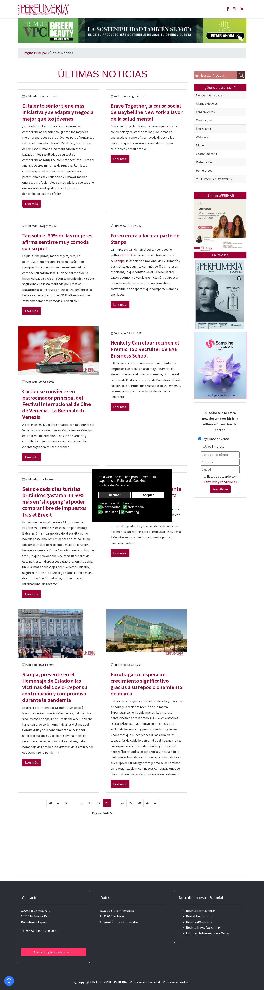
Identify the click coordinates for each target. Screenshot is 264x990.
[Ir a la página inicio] (50, 803)
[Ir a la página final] (155, 803)
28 (139, 803)
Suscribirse (220, 489)
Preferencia (135, 507)
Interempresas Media (214, 933)
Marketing (132, 512)
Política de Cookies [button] (131, 481)
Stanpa (119, 261)
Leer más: (31, 204)
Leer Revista (219, 310)
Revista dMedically (199, 922)
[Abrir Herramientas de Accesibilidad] (9, 981)
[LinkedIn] (241, 9)
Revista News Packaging (203, 927)
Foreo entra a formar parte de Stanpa (145, 238)
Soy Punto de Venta (215, 439)
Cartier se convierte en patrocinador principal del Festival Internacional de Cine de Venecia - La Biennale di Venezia (56, 404)
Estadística (110, 512)
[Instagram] (234, 9)
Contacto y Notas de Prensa (53, 952)
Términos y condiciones (220, 482)
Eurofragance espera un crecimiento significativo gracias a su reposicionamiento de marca (146, 684)
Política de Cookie (175, 982)
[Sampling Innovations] (220, 365)
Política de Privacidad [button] (114, 485)
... (74, 803)
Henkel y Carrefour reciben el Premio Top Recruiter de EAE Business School (145, 349)
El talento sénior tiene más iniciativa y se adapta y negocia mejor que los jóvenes (57, 112)
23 (98, 803)
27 (130, 803)
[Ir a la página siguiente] (147, 803)
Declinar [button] (114, 495)
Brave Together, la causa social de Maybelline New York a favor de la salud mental (147, 112)
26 (122, 803)
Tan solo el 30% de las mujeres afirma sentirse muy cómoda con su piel (57, 242)
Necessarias (111, 507)
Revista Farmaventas (201, 911)
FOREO (127, 255)
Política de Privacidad (145, 982)
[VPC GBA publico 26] (132, 30)
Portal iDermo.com (199, 916)
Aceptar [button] (148, 495)
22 (90, 803)
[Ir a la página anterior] (58, 803)
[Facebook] (228, 9)
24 (106, 803)
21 (81, 803)
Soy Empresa (215, 446)
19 (66, 803)
